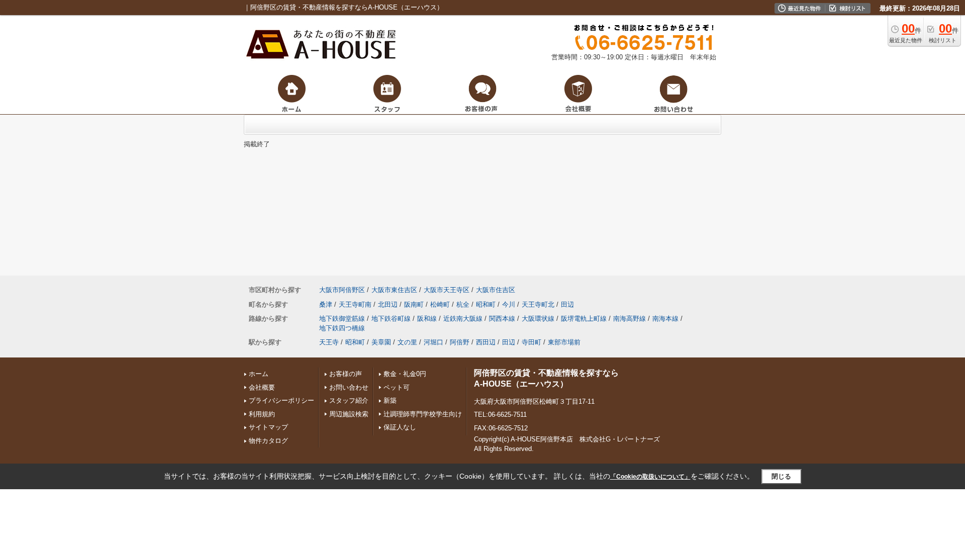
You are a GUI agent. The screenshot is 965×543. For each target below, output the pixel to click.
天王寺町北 (538, 304)
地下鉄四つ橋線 (342, 328)
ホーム (258, 374)
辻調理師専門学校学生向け (422, 414)
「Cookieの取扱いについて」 (650, 476)
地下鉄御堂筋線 (342, 318)
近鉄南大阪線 (462, 318)
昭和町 (486, 304)
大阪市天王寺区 (446, 290)
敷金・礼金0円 (404, 374)
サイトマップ (268, 427)
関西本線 (502, 318)
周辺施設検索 (348, 414)
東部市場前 (564, 342)
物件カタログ (268, 440)
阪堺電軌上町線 (584, 318)
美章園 (381, 342)
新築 (390, 400)
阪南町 (414, 304)
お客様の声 (345, 374)
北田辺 (388, 304)
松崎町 (440, 304)
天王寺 (329, 342)
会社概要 (262, 387)
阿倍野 (459, 342)
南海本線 (665, 318)
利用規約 (262, 414)
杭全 (462, 304)
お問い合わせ (348, 387)
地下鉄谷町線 (391, 318)
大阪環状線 (538, 318)
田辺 (567, 304)
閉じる (781, 476)
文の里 (407, 342)
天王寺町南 (355, 304)
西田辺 (486, 342)
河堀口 (433, 342)
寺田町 (531, 342)
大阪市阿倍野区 (342, 290)
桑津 (325, 304)
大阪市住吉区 (495, 290)
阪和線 (427, 318)
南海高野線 (629, 318)
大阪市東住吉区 (394, 290)
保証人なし (399, 427)
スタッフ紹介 (348, 400)
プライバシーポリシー (281, 400)
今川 (508, 304)
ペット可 (396, 387)
